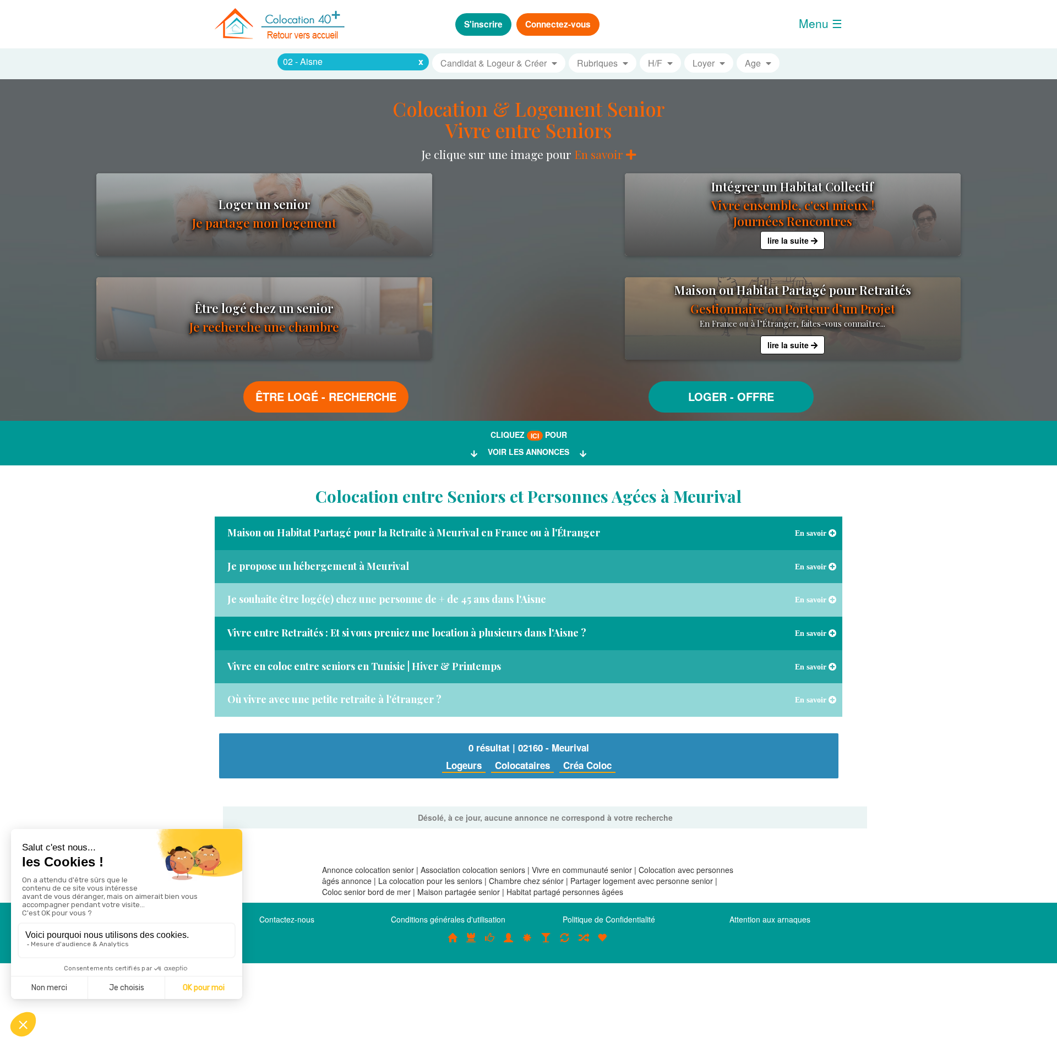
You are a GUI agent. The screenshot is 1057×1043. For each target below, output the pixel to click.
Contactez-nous (286, 919)
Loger (707, 396)
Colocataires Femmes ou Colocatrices (508, 943)
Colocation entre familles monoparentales (602, 943)
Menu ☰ (820, 23)
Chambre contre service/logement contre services (564, 943)
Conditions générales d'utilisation (448, 919)
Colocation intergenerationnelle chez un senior (583, 943)
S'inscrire (483, 24)
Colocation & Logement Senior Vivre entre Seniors (529, 119)
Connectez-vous (558, 24)
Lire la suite (789, 240)
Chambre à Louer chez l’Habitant (489, 943)
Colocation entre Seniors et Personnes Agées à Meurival (528, 496)
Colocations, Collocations (452, 943)
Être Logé (286, 396)
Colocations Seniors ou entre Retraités (527, 943)
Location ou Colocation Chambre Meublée (471, 943)
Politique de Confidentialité (609, 919)
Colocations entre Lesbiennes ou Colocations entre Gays (546, 943)
